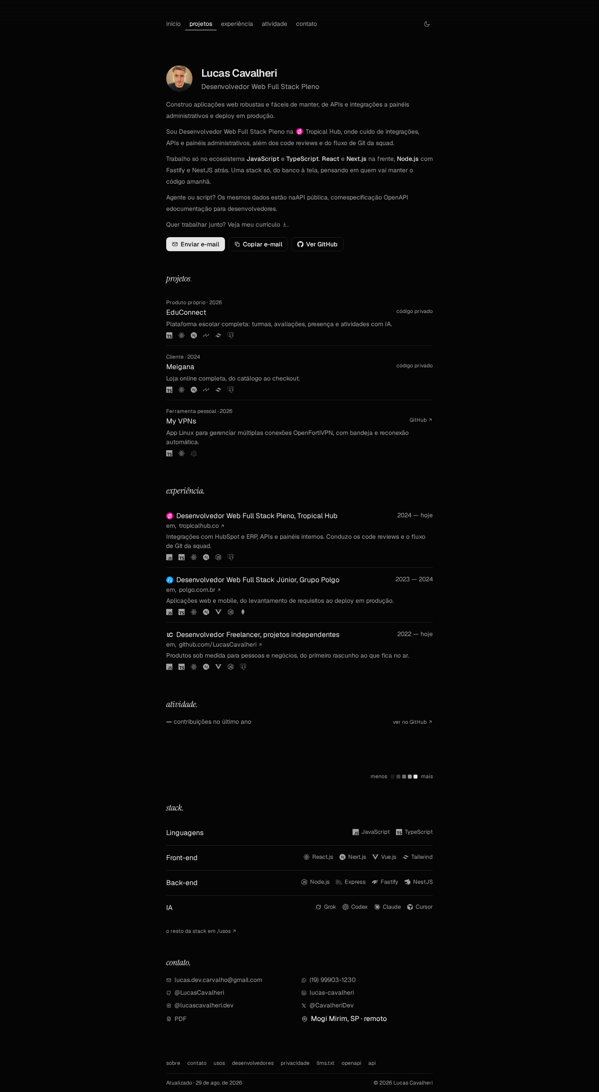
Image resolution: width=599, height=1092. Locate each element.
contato (306, 24)
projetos (200, 24)
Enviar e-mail (200, 244)
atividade (274, 24)
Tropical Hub (323, 131)
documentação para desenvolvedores (223, 209)
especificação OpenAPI (375, 197)
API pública (312, 197)
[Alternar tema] (427, 24)
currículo (269, 224)
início (173, 24)
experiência (237, 24)
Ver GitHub (322, 244)
